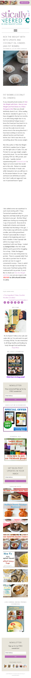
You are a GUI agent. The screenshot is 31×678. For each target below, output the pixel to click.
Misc (12, 291)
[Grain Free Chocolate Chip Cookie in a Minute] (15, 590)
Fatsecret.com (21, 161)
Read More (15, 348)
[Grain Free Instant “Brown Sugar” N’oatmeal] (15, 575)
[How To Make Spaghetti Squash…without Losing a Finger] (15, 559)
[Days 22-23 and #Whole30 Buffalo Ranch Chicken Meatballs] (15, 510)
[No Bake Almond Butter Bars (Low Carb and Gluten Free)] (15, 495)
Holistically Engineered (15, 16)
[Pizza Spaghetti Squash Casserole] (15, 541)
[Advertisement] (17, 89)
